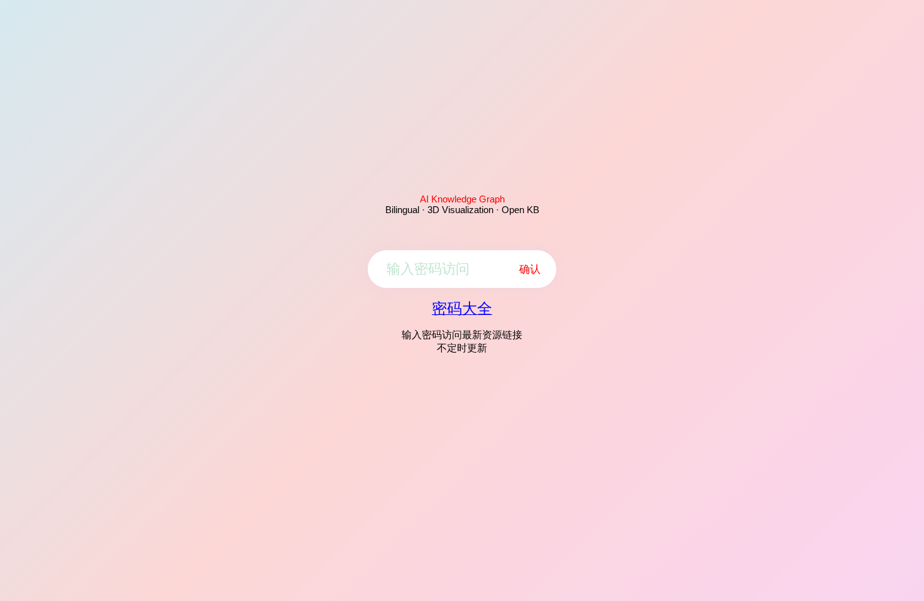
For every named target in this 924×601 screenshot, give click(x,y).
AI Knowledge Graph (462, 199)
